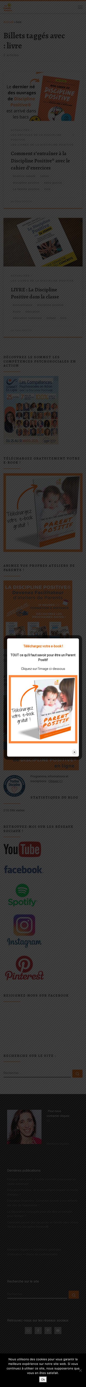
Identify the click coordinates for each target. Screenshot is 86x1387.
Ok (43, 1379)
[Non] (80, 1370)
